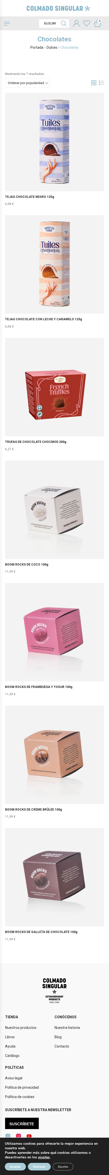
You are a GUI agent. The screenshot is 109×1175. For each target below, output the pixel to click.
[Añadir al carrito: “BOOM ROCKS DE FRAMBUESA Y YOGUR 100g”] (54, 642)
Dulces (52, 47)
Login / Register (76, 24)
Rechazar (39, 1167)
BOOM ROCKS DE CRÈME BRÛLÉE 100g (33, 809)
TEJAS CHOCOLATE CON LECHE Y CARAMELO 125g (43, 319)
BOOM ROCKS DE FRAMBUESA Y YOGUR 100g (38, 687)
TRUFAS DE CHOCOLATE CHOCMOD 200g (35, 442)
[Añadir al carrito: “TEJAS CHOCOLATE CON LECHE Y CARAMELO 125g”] (54, 274)
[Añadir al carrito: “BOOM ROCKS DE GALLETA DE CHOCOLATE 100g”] (54, 887)
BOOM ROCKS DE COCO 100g (26, 564)
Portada (36, 47)
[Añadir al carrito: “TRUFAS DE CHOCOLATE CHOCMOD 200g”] (54, 397)
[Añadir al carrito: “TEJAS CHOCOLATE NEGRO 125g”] (54, 152)
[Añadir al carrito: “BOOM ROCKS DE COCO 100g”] (54, 520)
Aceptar (15, 1167)
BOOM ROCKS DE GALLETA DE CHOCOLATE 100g (41, 932)
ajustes (44, 1157)
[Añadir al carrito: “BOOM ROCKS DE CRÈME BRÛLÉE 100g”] (54, 765)
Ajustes (63, 1167)
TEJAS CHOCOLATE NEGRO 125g (29, 197)
